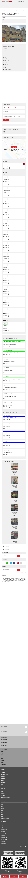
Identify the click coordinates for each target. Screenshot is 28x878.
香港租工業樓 (4, 829)
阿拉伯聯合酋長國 (5, 818)
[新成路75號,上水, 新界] (15, 466)
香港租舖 (3, 831)
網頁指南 (3, 785)
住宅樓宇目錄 (4, 739)
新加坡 (2, 760)
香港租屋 (3, 825)
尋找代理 (3, 783)
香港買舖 (3, 841)
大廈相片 (4, 17)
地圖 (3, 19)
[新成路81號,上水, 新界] (15, 521)
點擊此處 (14, 147)
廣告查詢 (3, 776)
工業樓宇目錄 (4, 745)
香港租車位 (3, 833)
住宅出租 (5, 132)
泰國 (2, 758)
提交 (6, 120)
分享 (14, 876)
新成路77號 (14, 499)
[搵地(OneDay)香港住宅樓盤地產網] (7, 1)
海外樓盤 (3, 795)
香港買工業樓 (4, 839)
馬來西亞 (3, 762)
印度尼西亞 (3, 764)
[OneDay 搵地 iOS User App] (8, 853)
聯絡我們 (3, 778)
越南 (2, 754)
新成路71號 (14, 485)
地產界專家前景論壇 (5, 797)
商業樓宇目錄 (4, 742)
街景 (3, 22)
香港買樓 (3, 835)
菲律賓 (2, 756)
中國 (2, 804)
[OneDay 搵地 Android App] (19, 853)
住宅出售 (5, 131)
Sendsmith (24, 572)
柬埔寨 (2, 808)
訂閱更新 (5, 876)
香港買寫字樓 (4, 837)
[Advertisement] (14, 87)
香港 (2, 752)
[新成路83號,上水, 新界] (15, 535)
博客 (2, 791)
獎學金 (2, 780)
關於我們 (3, 772)
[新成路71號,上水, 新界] (15, 480)
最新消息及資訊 (4, 774)
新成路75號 (14, 471)
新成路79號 (14, 512)
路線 (23, 876)
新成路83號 (14, 540)
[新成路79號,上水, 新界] (15, 507)
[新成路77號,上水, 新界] (15, 494)
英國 (2, 814)
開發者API (3, 793)
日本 (2, 806)
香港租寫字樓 (4, 827)
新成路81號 (14, 526)
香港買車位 (3, 843)
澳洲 (2, 812)
